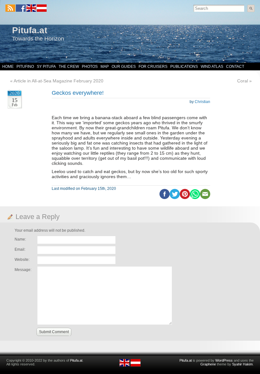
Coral (242, 80)
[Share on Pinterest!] (185, 198)
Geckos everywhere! (78, 93)
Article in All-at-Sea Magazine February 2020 (58, 80)
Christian (202, 102)
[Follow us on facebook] (21, 8)
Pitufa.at (29, 30)
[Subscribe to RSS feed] (10, 8)
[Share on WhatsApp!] (195, 198)
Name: (20, 239)
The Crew (69, 66)
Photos (90, 66)
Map (105, 66)
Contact (235, 66)
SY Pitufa (46, 66)
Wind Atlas (212, 66)
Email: (20, 249)
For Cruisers (153, 66)
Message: (23, 270)
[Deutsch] (41, 10)
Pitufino (25, 66)
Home (8, 66)
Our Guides (124, 66)
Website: (22, 259)
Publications (184, 66)
